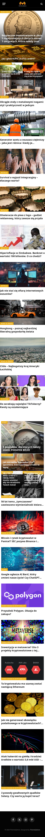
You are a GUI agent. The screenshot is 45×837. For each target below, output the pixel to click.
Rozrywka (4, 399)
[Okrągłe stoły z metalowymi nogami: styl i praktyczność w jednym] (22, 85)
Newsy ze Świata (7, 323)
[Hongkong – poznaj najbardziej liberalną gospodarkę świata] (22, 312)
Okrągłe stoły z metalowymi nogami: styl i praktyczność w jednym (22, 103)
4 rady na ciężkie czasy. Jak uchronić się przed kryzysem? (33, 73)
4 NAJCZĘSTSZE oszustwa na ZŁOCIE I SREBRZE (11, 73)
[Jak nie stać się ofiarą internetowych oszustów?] (22, 274)
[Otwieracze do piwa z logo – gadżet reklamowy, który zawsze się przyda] (22, 199)
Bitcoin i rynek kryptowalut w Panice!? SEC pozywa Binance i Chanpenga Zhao (19, 541)
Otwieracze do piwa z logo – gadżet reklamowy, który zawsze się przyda (21, 217)
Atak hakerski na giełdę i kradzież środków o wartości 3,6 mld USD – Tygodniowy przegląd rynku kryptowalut (21, 761)
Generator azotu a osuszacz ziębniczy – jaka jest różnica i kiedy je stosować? (22, 143)
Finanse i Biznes (8, 497)
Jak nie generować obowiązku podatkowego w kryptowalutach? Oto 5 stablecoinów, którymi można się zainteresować (22, 724)
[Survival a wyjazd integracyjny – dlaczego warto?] (22, 161)
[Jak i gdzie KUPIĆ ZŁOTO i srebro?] (22, 53)
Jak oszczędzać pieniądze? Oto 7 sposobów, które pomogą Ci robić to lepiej (21, 465)
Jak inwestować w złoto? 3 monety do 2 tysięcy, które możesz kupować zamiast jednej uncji (33, 479)
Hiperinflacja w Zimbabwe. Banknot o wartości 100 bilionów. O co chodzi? (22, 254)
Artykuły (4, 97)
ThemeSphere (35, 830)
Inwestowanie (6, 12)
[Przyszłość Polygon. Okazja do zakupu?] (22, 595)
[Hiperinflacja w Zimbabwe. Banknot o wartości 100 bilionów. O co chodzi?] (22, 236)
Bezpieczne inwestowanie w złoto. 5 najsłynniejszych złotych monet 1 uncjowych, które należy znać (22, 38)
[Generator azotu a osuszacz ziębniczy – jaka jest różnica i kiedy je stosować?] (22, 123)
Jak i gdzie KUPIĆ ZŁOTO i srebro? (18, 58)
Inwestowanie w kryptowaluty (13, 606)
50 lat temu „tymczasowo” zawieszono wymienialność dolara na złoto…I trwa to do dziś (21, 505)
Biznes (4, 422)
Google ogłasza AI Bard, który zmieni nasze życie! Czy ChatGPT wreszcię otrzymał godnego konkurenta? (20, 579)
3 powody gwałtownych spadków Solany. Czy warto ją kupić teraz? (20, 794)
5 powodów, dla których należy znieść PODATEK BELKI (22, 448)
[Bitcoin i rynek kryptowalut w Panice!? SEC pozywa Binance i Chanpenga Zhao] (22, 523)
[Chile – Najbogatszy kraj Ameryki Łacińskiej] (22, 350)
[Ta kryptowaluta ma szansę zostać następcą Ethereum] (22, 668)
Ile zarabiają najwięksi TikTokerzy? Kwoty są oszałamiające (20, 405)
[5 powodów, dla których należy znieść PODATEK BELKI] (22, 437)
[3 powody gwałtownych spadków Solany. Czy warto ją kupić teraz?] (22, 777)
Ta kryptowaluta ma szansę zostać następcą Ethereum (21, 685)
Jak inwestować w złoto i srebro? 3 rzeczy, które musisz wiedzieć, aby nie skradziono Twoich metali (11, 479)
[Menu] (4, 4)
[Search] (41, 4)
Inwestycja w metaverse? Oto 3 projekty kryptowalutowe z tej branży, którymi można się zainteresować (19, 652)
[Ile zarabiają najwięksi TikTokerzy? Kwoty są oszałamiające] (22, 387)
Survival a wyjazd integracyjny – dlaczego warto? (19, 179)
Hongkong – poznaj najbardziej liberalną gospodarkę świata (18, 330)
